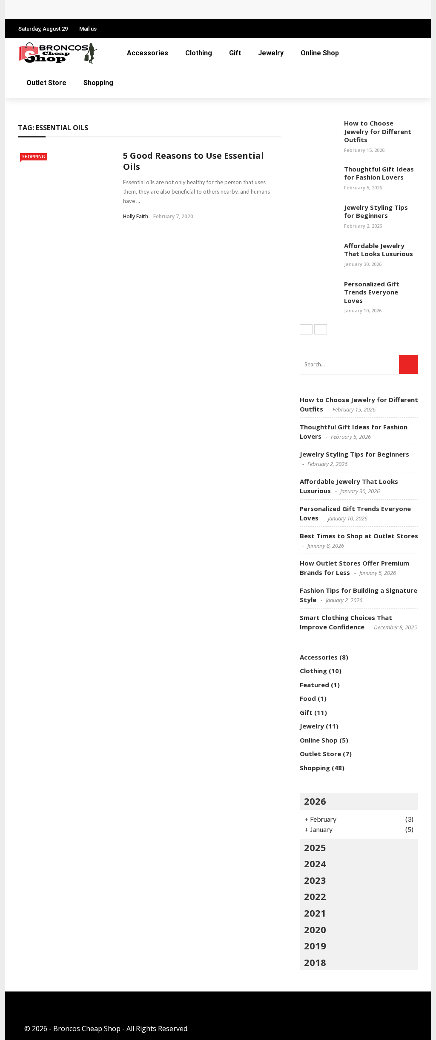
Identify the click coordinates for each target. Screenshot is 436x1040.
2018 (315, 962)
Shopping (98, 83)
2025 (315, 847)
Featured (314, 684)
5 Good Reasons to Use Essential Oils (193, 161)
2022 (315, 896)
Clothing (198, 53)
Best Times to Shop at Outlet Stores (359, 535)
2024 (315, 863)
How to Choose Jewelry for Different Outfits (377, 131)
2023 (315, 880)
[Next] (320, 329)
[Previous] (306, 329)
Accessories (147, 53)
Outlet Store (46, 83)
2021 (315, 912)
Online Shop (320, 53)
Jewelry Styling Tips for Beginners (376, 211)
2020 (315, 929)
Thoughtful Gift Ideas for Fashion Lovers (379, 173)
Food (308, 698)
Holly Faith (135, 216)
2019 (315, 945)
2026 (315, 800)
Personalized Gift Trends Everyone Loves (98, 10)
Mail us (88, 29)
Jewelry (271, 53)
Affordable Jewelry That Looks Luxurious (378, 249)
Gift (235, 53)
